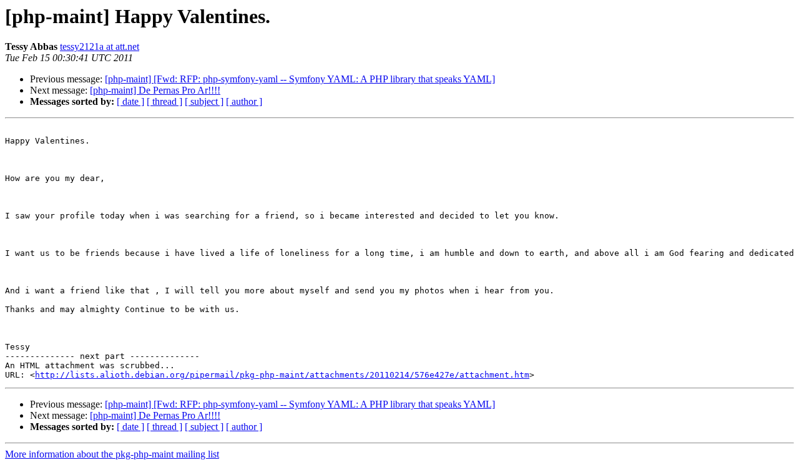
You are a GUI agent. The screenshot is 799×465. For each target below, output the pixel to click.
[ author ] (244, 101)
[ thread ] (164, 101)
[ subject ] (204, 101)
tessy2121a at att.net (99, 46)
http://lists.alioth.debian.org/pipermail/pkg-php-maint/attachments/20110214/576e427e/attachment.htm (282, 374)
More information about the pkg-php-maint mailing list (112, 454)
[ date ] (130, 101)
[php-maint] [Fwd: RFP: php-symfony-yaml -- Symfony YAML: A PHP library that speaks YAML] (300, 79)
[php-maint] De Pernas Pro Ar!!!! (155, 90)
